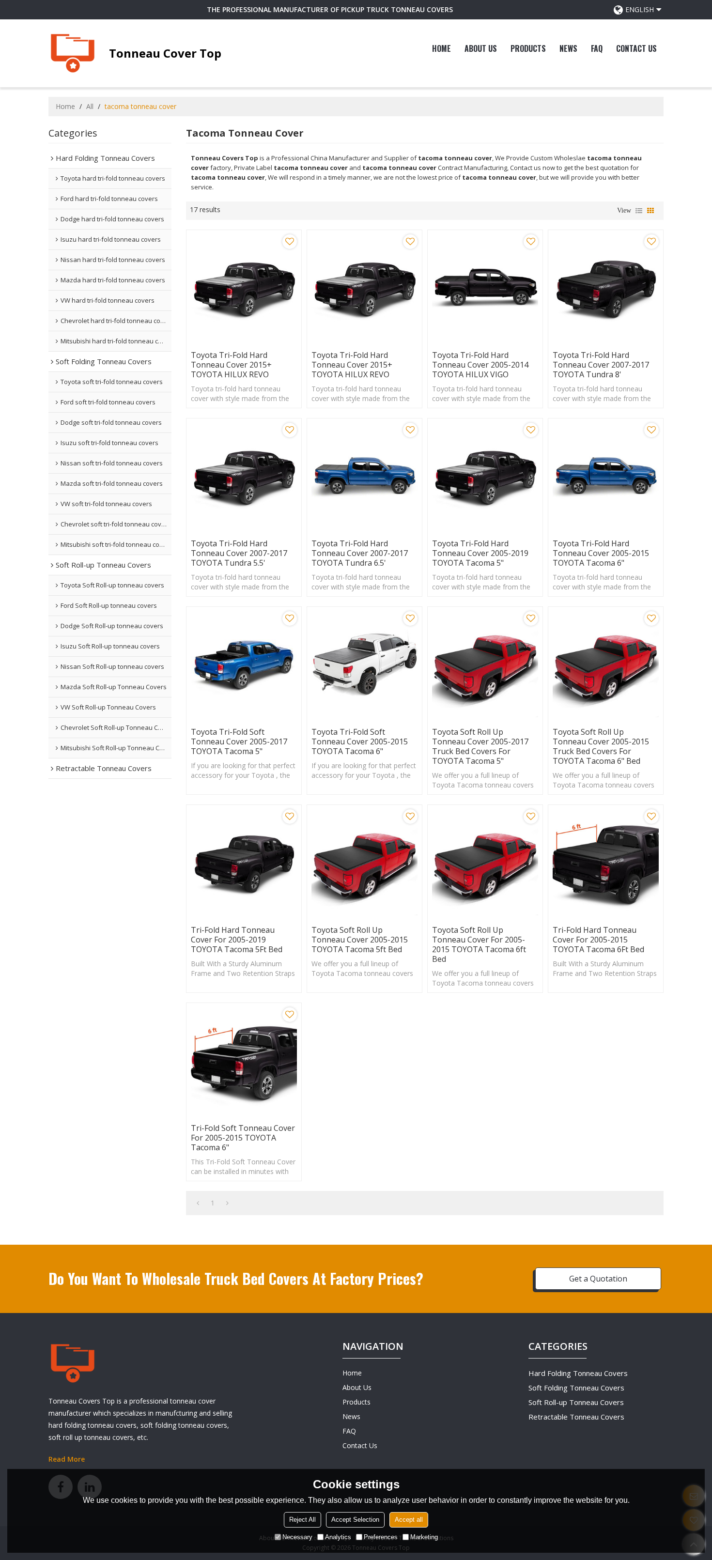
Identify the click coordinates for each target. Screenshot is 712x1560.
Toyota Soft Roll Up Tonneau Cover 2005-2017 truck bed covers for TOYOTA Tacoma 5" (480, 746)
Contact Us (636, 48)
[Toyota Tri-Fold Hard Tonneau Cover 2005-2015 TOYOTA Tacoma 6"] (606, 476)
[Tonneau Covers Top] (72, 53)
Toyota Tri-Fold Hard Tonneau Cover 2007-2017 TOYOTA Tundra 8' (601, 364)
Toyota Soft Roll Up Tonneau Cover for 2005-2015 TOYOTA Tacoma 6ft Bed (479, 944)
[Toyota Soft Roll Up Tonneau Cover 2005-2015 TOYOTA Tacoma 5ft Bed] (364, 862)
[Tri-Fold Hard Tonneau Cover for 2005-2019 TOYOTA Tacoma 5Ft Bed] (244, 862)
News (568, 48)
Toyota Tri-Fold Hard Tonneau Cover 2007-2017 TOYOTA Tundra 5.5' (239, 553)
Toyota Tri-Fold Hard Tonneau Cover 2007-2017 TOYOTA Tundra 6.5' (359, 553)
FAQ (597, 48)
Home (441, 48)
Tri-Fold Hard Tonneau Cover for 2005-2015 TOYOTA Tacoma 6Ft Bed (598, 939)
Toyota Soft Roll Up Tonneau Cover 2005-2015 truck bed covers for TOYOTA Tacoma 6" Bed (601, 746)
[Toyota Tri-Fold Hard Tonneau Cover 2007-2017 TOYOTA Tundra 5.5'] (244, 476)
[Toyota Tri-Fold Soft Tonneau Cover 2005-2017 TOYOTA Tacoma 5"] (244, 664)
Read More (66, 1459)
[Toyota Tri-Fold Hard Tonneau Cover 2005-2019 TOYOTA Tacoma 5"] (485, 476)
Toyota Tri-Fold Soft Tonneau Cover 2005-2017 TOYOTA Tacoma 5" (239, 741)
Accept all (409, 1519)
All (89, 106)
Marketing (424, 1537)
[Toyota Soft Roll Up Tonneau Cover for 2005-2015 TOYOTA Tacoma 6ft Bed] (485, 862)
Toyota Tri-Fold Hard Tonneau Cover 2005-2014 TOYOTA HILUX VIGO (480, 364)
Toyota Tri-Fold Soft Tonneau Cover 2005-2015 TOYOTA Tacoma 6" (359, 741)
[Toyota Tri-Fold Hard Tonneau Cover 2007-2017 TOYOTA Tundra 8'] (606, 287)
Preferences (381, 1537)
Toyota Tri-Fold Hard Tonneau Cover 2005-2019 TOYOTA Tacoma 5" (480, 553)
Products (528, 48)
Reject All (302, 1519)
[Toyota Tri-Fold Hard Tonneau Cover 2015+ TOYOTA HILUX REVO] (244, 287)
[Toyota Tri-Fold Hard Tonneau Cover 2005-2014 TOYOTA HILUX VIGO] (485, 287)
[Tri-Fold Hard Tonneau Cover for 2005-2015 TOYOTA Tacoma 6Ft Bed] (606, 862)
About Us (480, 48)
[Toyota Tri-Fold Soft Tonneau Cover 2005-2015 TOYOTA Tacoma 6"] (364, 664)
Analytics (338, 1537)
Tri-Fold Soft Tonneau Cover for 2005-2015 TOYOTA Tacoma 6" (243, 1137)
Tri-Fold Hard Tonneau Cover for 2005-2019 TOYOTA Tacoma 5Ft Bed (236, 939)
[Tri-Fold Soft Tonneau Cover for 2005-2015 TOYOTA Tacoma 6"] (244, 1060)
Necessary (297, 1537)
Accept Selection (355, 1519)
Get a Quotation (598, 1278)
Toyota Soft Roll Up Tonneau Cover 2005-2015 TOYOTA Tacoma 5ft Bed (359, 939)
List (639, 211)
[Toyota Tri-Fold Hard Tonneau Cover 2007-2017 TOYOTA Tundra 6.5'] (364, 476)
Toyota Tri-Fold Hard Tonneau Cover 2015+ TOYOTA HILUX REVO (231, 364)
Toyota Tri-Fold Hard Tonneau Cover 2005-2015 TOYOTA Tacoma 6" (601, 553)
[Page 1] (198, 1203)
